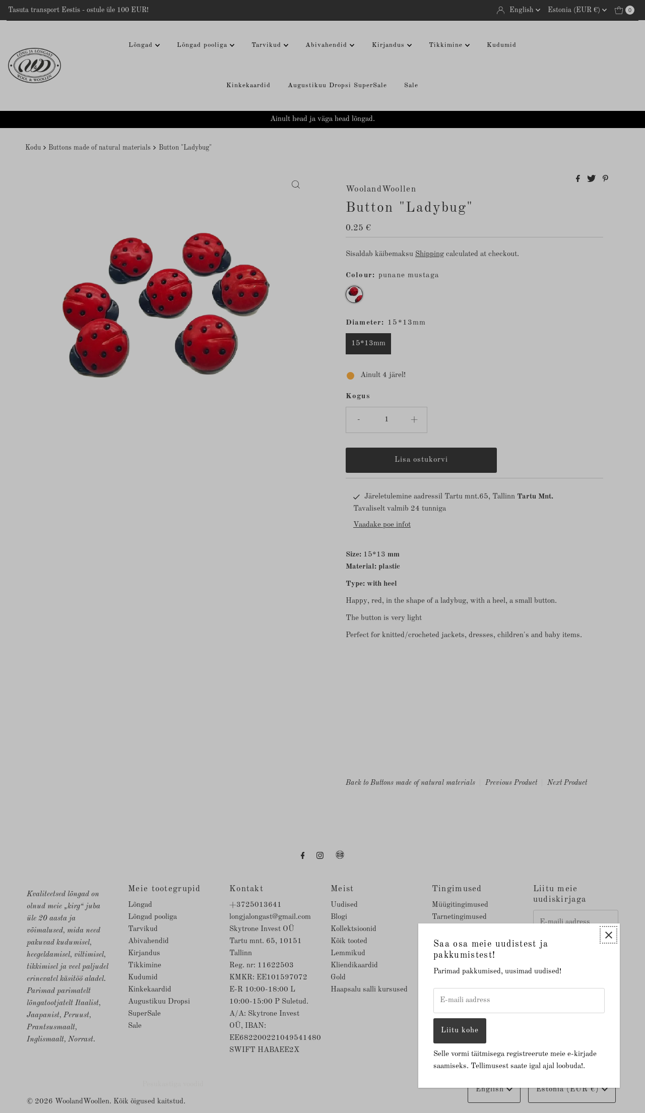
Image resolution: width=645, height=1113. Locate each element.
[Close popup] (608, 935)
